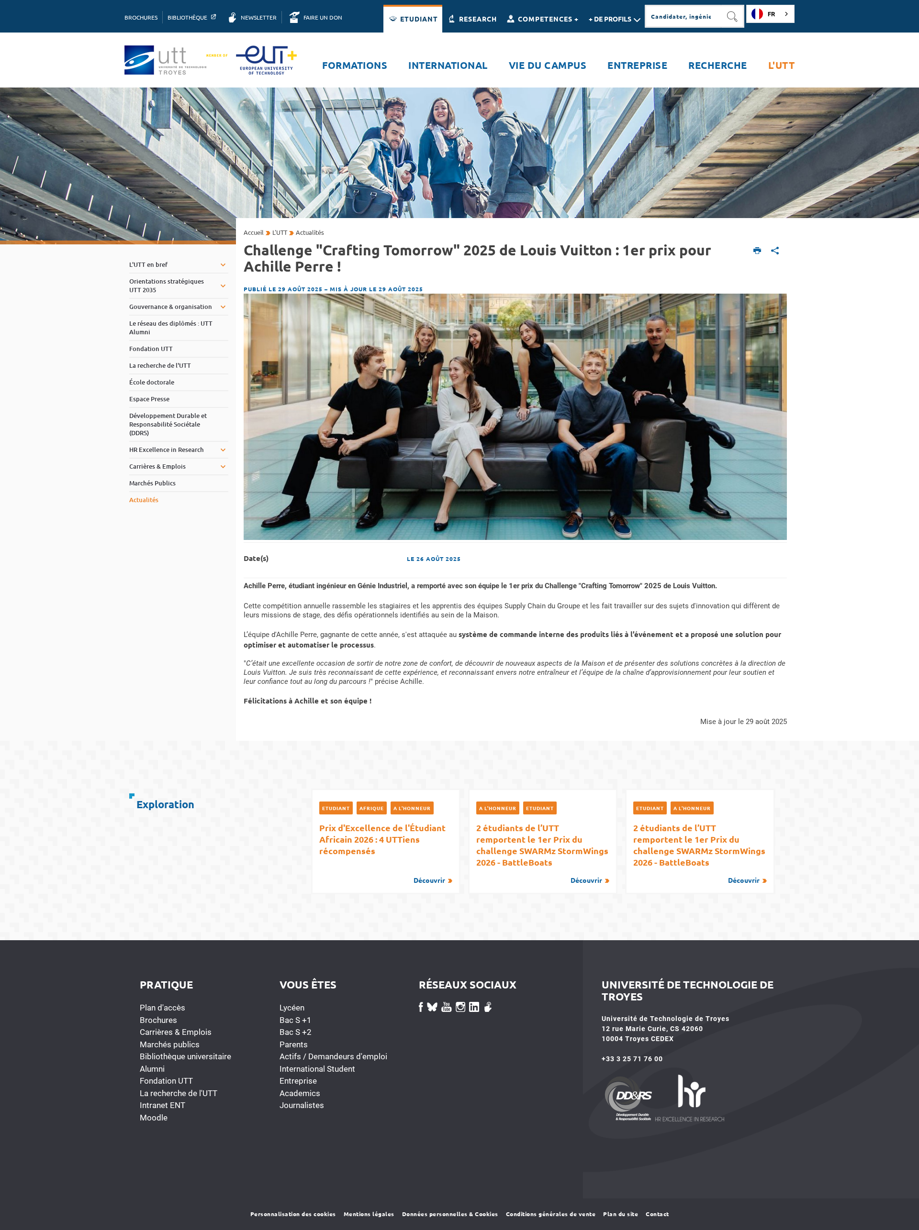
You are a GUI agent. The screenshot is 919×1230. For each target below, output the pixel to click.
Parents (294, 1044)
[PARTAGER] (775, 251)
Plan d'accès (162, 1007)
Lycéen (292, 1007)
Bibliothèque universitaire (185, 1056)
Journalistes (302, 1105)
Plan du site (620, 1214)
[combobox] (770, 14)
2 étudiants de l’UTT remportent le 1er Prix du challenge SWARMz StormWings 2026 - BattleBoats (542, 853)
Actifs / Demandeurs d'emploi (333, 1056)
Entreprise (298, 1081)
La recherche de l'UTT (178, 1093)
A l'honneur (412, 808)
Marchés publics (170, 1044)
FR (771, 14)
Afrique (371, 808)
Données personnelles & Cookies (450, 1214)
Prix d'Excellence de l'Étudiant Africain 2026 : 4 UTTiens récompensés (382, 853)
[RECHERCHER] (732, 16)
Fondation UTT (166, 1081)
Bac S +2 (296, 1032)
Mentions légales (369, 1214)
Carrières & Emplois (176, 1032)
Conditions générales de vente (551, 1214)
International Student (317, 1069)
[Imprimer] (757, 251)
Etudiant (336, 808)
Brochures (158, 1020)
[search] (683, 16)
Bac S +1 (296, 1020)
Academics (300, 1093)
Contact (657, 1214)
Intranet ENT (162, 1105)
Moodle (154, 1117)
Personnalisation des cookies (293, 1214)
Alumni (152, 1069)
